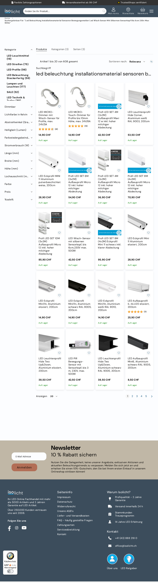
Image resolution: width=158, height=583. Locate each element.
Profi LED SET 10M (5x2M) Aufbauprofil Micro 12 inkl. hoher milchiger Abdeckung (50, 246)
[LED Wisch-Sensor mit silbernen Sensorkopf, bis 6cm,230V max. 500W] (79, 223)
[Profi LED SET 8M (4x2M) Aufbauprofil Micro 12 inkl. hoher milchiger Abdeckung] (139, 161)
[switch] (10, 571)
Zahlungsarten (65, 525)
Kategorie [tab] (10, 49)
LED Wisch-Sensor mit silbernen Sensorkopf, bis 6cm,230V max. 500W (79, 244)
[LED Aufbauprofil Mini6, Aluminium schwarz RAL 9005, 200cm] (139, 343)
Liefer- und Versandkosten (73, 515)
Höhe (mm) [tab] (11, 168)
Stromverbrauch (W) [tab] (17, 145)
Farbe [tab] (8, 184)
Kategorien (60, 49)
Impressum (64, 497)
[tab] (41, 48)
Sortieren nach (118, 61)
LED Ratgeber (129, 568)
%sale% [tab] (9, 199)
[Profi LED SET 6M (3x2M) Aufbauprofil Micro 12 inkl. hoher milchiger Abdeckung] (79, 161)
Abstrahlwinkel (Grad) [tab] (18, 122)
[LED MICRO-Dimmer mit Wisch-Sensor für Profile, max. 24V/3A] (50, 97)
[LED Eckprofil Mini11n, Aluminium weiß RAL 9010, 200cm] (109, 286)
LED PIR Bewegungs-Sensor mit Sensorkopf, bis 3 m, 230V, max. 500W (78, 366)
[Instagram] (17, 528)
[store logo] (13, 11)
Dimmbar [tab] (10, 106)
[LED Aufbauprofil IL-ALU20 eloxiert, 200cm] (139, 286)
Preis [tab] (7, 191)
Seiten (79, 49)
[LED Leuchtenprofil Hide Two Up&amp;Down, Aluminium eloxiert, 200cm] (50, 343)
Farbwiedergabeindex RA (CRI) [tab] (19, 137)
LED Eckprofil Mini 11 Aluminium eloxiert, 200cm (138, 241)
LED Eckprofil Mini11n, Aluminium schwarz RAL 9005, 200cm (79, 305)
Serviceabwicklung (68, 529)
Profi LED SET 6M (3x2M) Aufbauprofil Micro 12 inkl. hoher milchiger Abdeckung (79, 184)
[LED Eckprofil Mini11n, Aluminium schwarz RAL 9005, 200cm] (79, 286)
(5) (86, 126)
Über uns (112, 568)
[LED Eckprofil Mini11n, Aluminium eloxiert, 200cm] (50, 286)
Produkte (41, 49)
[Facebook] (9, 528)
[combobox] (64, 11)
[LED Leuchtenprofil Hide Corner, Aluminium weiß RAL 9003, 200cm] (139, 97)
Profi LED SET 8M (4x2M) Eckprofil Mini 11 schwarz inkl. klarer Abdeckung (109, 243)
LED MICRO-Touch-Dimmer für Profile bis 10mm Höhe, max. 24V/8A (79, 117)
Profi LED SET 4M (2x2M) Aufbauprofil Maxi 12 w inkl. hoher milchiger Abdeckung (108, 120)
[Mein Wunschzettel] (128, 11)
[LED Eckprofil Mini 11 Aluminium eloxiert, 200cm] (139, 223)
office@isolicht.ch (126, 545)
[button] (137, 61)
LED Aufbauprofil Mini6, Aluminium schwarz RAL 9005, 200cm (139, 363)
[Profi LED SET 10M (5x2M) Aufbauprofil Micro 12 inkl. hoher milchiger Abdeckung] (50, 223)
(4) (56, 129)
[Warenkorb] (142, 11)
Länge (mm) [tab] (12, 153)
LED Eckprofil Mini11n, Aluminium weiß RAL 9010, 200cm (109, 305)
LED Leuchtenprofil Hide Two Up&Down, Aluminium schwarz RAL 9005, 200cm (109, 364)
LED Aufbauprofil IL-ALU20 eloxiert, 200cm (139, 304)
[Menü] (15, 552)
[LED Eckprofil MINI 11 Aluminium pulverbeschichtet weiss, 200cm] (50, 161)
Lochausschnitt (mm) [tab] (17, 176)
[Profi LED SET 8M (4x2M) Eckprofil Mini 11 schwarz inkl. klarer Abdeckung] (109, 223)
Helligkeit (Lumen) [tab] (15, 130)
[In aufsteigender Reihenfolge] (151, 62)
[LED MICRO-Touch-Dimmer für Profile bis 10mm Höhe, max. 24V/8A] (79, 97)
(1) (145, 311)
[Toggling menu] (151, 11)
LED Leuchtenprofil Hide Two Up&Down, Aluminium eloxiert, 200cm (50, 364)
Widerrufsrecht (66, 506)
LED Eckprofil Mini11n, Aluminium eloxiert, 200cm (50, 304)
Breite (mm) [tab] (12, 160)
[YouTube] (24, 528)
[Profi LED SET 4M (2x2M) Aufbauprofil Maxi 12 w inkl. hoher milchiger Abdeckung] (109, 97)
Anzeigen (41, 396)
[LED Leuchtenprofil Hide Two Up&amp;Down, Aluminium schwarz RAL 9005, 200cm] (109, 343)
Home (7, 18)
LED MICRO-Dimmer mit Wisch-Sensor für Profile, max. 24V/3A (49, 118)
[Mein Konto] (113, 11)
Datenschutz (64, 501)
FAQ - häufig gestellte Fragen (75, 520)
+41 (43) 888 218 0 (126, 538)
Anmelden (24, 467)
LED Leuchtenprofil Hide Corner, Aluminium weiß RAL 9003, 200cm (139, 117)
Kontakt (61, 534)
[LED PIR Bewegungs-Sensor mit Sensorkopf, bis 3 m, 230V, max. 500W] (79, 343)
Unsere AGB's (65, 511)
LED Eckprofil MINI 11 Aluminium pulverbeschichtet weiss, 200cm (49, 181)
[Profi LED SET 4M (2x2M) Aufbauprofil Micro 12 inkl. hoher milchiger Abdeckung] (109, 161)
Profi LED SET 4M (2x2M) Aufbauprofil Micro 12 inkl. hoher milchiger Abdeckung (109, 184)
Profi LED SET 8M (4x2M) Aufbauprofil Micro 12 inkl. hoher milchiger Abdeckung (139, 184)
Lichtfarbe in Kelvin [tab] (16, 114)
